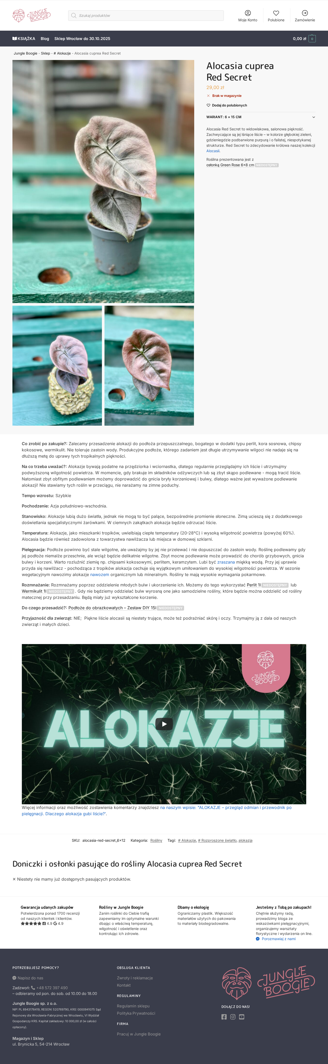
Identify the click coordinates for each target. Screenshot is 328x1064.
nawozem (99, 574)
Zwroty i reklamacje (135, 977)
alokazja (246, 840)
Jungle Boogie (25, 53)
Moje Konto (247, 20)
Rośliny (156, 840)
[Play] (164, 724)
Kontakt (124, 985)
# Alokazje (62, 53)
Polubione (276, 20)
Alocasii (212, 150)
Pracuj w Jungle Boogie (139, 1034)
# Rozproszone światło (217, 840)
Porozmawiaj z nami (278, 938)
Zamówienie (305, 20)
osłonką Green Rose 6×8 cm (230, 164)
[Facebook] (224, 1017)
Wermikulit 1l (34, 591)
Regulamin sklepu (133, 1005)
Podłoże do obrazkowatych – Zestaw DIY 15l (112, 607)
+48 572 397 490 (52, 987)
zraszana (226, 562)
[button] (304, 38)
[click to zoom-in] (103, 181)
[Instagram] (232, 1017)
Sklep (45, 53)
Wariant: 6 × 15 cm (223, 117)
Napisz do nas (30, 977)
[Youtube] (241, 1017)
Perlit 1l (254, 584)
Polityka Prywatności (136, 1013)
